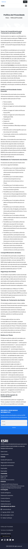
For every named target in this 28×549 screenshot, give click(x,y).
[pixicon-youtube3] (13, 540)
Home (7, 17)
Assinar (14, 427)
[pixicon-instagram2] (4, 540)
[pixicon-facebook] (7, 540)
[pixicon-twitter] (2, 540)
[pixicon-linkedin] (10, 540)
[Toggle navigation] (26, 6)
